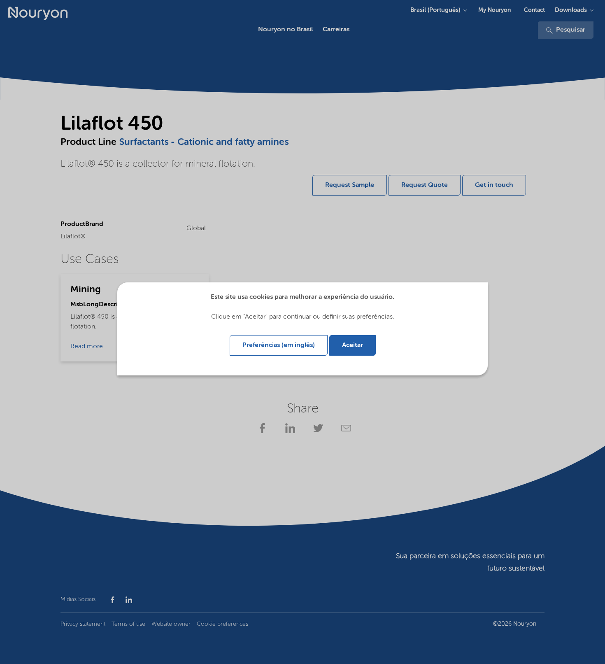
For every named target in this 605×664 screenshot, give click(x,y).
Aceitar (352, 345)
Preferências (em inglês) (278, 345)
